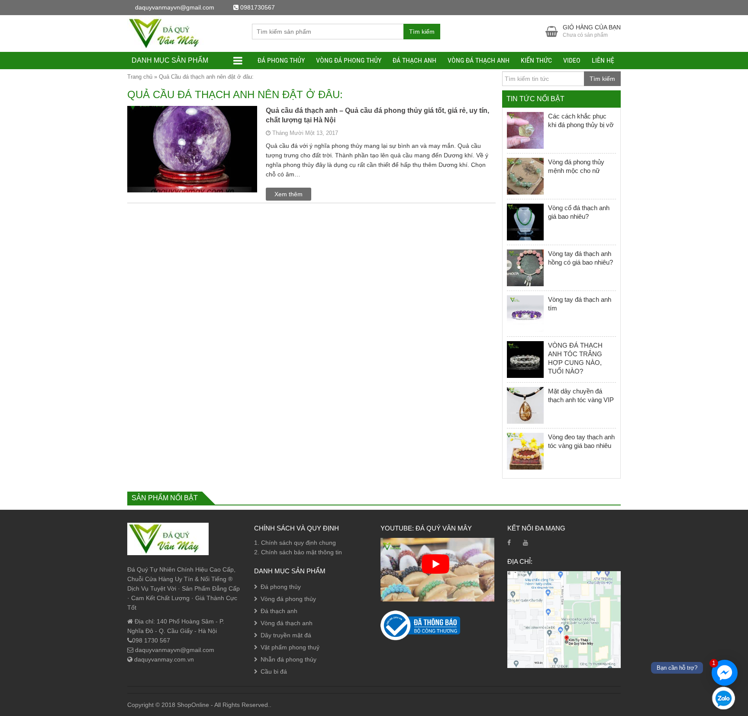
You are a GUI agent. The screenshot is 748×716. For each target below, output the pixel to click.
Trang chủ (139, 77)
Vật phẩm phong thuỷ (290, 647)
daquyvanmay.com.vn (163, 659)
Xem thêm (288, 194)
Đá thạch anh (414, 60)
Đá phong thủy (281, 60)
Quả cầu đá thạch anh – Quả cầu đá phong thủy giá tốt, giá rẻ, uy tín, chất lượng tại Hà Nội (377, 115)
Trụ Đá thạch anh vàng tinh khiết (99, 697)
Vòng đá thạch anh (478, 60)
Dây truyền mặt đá (286, 635)
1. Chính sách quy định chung (295, 542)
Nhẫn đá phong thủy (288, 659)
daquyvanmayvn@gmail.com (173, 649)
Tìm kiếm (422, 31)
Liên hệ (603, 60)
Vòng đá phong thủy (348, 60)
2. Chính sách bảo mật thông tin (298, 552)
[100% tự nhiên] (168, 32)
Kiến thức (536, 60)
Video (571, 60)
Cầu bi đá (274, 671)
